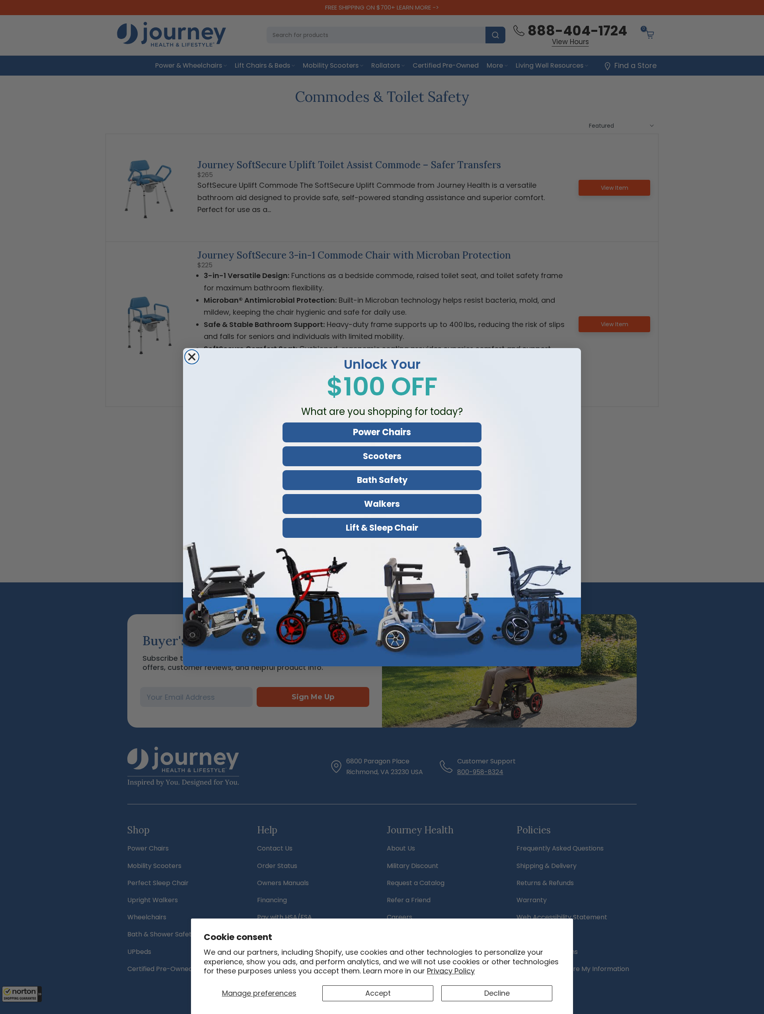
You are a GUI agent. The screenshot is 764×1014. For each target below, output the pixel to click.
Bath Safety (382, 480)
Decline (497, 993)
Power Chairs (382, 432)
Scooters (382, 456)
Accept (378, 993)
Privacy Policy (451, 971)
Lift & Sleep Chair (382, 527)
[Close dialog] (192, 357)
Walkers (382, 504)
